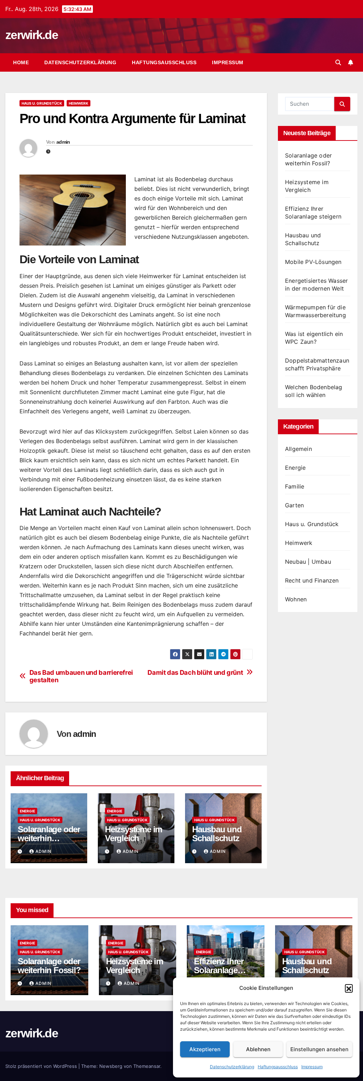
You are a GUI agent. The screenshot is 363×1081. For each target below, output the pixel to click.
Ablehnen (258, 1049)
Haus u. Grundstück (42, 103)
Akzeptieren (204, 1049)
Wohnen (296, 599)
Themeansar (146, 1066)
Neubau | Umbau (308, 561)
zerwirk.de (31, 35)
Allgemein (298, 448)
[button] (348, 988)
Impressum (312, 1066)
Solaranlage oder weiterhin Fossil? (49, 838)
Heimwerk (78, 103)
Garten (294, 505)
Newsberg (110, 1066)
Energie (27, 811)
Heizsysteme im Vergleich (133, 833)
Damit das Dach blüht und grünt (195, 672)
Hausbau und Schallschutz (217, 833)
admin (63, 142)
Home (21, 62)
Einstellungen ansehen (319, 1049)
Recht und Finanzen (312, 580)
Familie (294, 486)
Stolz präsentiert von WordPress (41, 1066)
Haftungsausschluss (278, 1066)
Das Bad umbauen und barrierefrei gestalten (81, 676)
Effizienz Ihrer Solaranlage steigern (219, 970)
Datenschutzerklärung (232, 1066)
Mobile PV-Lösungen (313, 261)
